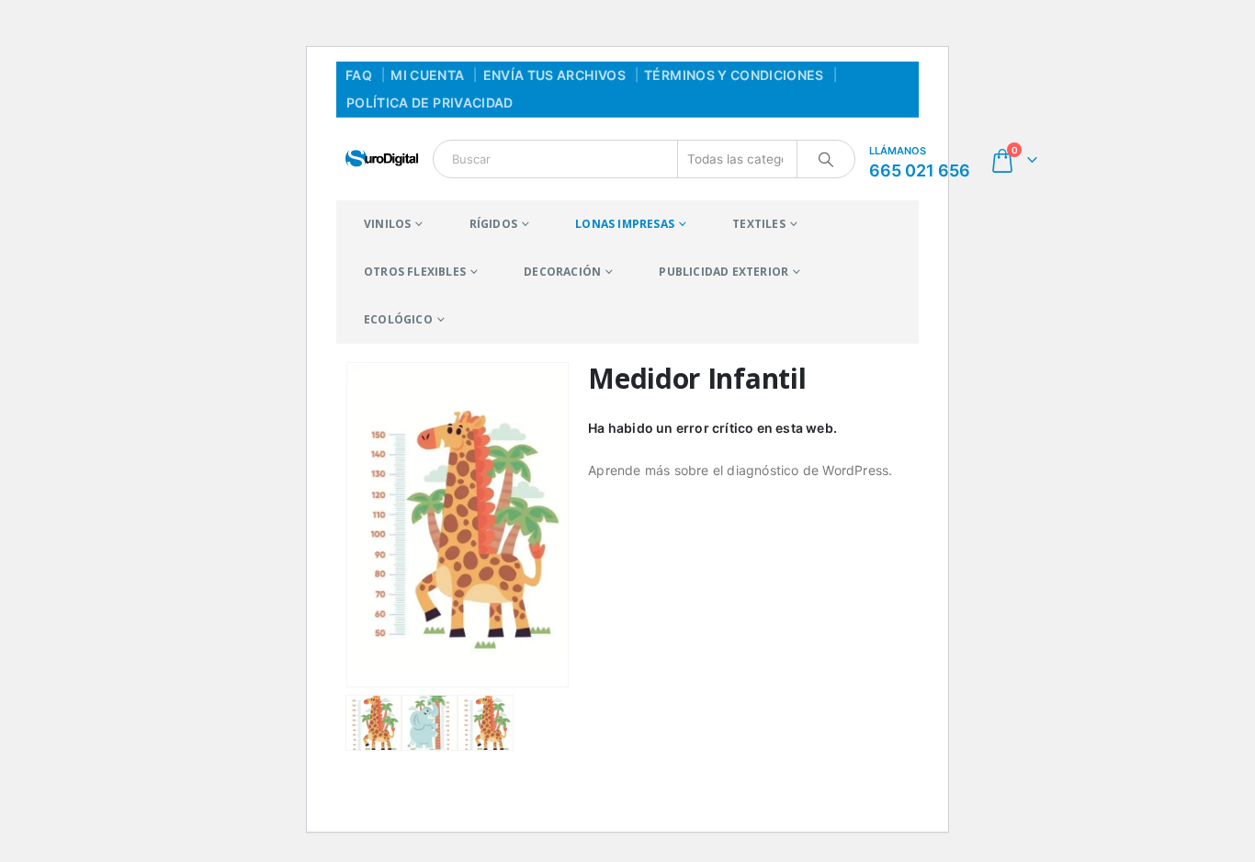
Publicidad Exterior (723, 271)
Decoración (562, 271)
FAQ (358, 75)
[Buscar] (825, 159)
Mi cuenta (427, 75)
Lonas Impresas (624, 224)
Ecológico (398, 319)
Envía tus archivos (554, 75)
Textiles (759, 224)
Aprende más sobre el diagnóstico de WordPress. (740, 470)
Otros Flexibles (415, 271)
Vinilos (387, 224)
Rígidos (493, 224)
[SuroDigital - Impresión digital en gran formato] (382, 159)
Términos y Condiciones (734, 75)
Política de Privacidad (430, 102)
